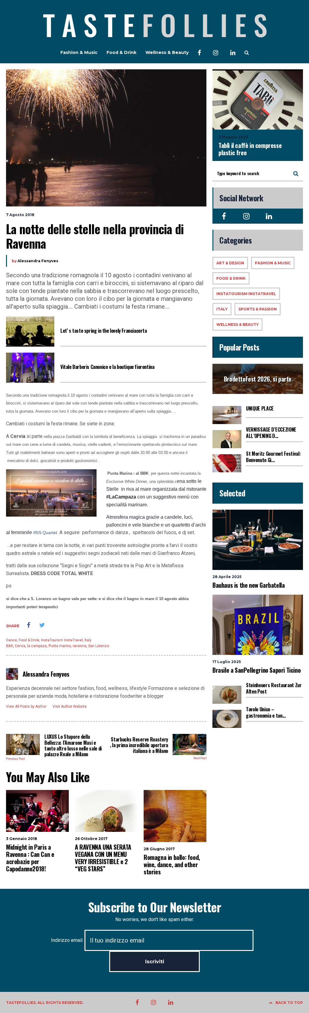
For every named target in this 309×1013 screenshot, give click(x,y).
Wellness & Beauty (167, 52)
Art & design (230, 263)
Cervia (20, 646)
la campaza (37, 646)
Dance (11, 640)
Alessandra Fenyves (38, 261)
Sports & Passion (257, 309)
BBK (9, 646)
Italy (87, 640)
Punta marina (60, 646)
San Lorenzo (98, 646)
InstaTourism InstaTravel (62, 640)
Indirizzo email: (67, 940)
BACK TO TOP (289, 1002)
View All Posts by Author (26, 706)
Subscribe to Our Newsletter (154, 907)
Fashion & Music (78, 52)
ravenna (79, 646)
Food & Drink (121, 52)
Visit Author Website (70, 706)
